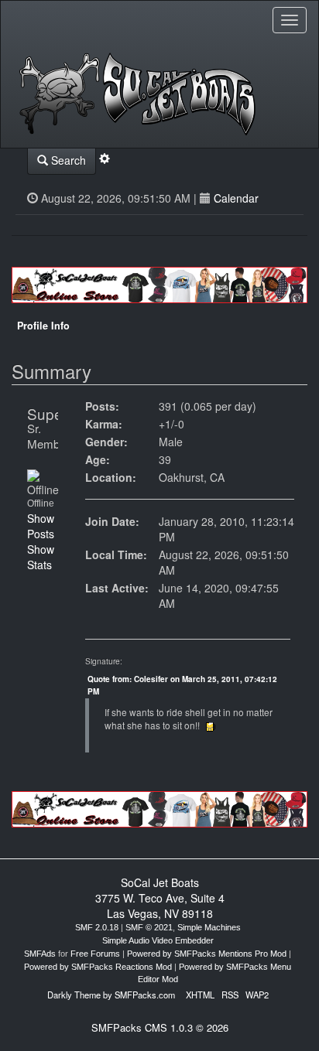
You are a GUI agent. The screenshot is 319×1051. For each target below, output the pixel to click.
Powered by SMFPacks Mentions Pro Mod (206, 953)
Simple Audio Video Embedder (158, 940)
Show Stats (40, 556)
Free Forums (95, 953)
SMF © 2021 (149, 927)
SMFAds (40, 953)
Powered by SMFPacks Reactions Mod (98, 966)
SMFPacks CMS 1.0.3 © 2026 (159, 1027)
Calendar (236, 198)
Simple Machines (209, 927)
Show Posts (40, 525)
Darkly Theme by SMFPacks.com (111, 994)
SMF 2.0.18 (96, 927)
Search (67, 160)
